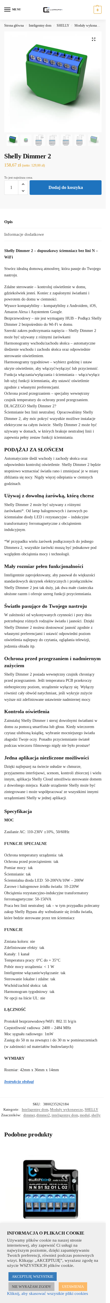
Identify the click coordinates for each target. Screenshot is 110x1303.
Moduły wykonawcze (89, 25)
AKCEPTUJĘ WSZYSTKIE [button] (32, 1276)
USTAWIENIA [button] (73, 1286)
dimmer (29, 1115)
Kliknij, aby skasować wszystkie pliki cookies (47, 1293)
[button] (97, 10)
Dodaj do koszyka (66, 187)
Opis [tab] (8, 222)
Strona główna (14, 25)
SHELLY (63, 25)
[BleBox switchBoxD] (50, 1189)
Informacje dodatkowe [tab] (24, 234)
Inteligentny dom (40, 25)
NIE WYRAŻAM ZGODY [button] (31, 1286)
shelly (96, 1115)
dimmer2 (43, 1115)
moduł (85, 1115)
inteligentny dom (65, 1115)
